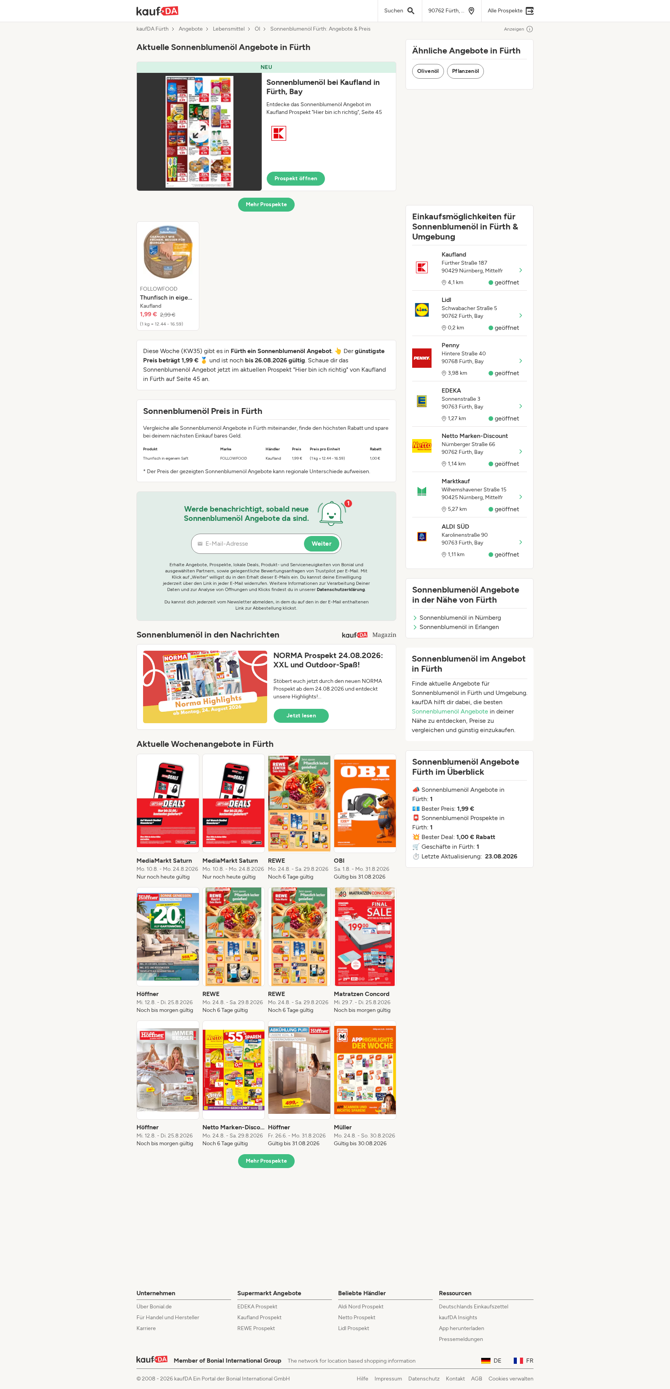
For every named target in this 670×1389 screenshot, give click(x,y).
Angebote (191, 29)
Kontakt (455, 1378)
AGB (476, 1378)
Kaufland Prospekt (259, 1317)
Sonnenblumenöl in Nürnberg (460, 617)
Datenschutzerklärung (341, 589)
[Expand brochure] (199, 132)
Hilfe (362, 1378)
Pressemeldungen (461, 1339)
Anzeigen (514, 29)
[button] (266, 126)
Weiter (322, 543)
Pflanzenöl (465, 71)
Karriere (146, 1328)
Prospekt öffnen (296, 178)
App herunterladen (461, 1328)
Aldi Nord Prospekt (360, 1306)
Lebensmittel (229, 29)
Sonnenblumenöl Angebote (450, 711)
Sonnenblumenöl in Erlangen (459, 627)
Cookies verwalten (511, 1378)
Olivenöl (428, 71)
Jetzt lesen (301, 715)
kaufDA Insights (458, 1317)
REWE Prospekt (256, 1328)
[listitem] (167, 276)
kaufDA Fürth (152, 29)
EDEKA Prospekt (257, 1306)
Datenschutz (424, 1378)
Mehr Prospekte (266, 204)
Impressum (388, 1378)
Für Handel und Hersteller (167, 1317)
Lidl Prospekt (353, 1328)
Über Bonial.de (154, 1306)
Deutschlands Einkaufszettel (473, 1306)
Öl (257, 29)
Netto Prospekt (356, 1317)
